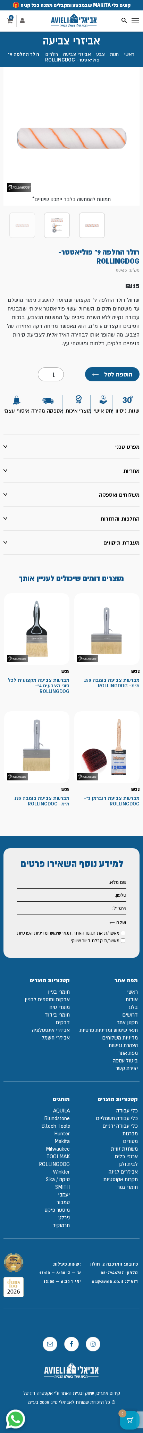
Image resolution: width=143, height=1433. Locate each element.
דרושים (130, 1015)
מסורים (130, 1141)
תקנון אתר (127, 1022)
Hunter (62, 1133)
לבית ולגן (128, 1164)
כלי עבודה (127, 1110)
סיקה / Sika (58, 1179)
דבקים (63, 1022)
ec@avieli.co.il (108, 1281)
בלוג (133, 1007)
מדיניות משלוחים (120, 1038)
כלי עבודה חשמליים (117, 1118)
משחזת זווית (124, 1149)
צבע (100, 54)
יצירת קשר (127, 1068)
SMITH (62, 1187)
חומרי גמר (127, 1187)
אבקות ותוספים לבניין (47, 999)
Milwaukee (58, 1149)
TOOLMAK (58, 1156)
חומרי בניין (59, 992)
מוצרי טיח (59, 1007)
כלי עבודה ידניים (120, 1126)
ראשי (129, 54)
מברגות (130, 1133)
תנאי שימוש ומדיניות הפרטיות (44, 933)
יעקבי (64, 1195)
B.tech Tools (55, 1126)
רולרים (51, 54)
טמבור (63, 1202)
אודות (132, 999)
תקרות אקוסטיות (120, 1179)
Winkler (61, 1172)
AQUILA (61, 1110)
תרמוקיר (61, 1225)
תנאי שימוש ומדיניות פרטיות (108, 1030)
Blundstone (57, 1118)
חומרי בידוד (57, 1015)
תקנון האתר (84, 933)
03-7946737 (112, 1272)
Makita (62, 1141)
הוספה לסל (112, 374)
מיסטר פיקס (57, 1210)
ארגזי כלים (126, 1156)
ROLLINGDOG (54, 1164)
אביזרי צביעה (77, 54)
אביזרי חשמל (56, 1038)
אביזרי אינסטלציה (51, 1030)
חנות (114, 54)
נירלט (64, 1217)
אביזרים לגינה (123, 1172)
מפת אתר (128, 1053)
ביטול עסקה (125, 1060)
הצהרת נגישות (123, 1045)
